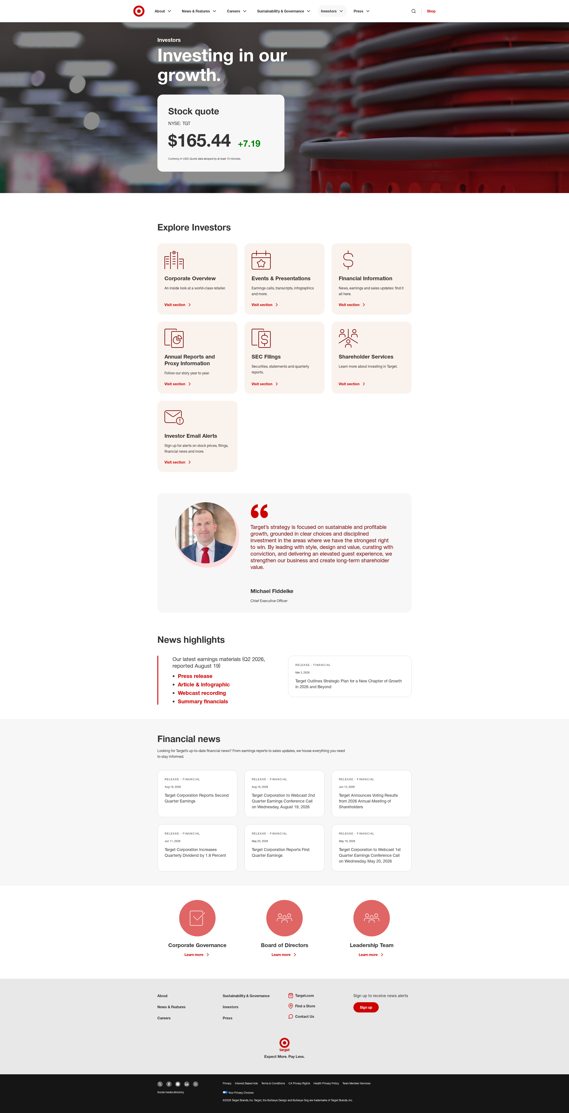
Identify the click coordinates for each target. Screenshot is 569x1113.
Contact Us (304, 1016)
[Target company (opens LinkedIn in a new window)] (186, 1084)
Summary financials (203, 701)
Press (358, 11)
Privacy (227, 1083)
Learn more (193, 954)
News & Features (196, 11)
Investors (329, 11)
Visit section (174, 304)
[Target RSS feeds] (195, 1084)
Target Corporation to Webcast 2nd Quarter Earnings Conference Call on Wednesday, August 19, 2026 (283, 801)
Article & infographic (204, 684)
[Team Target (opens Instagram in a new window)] (177, 1084)
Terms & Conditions (273, 1083)
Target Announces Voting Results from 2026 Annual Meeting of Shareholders (368, 801)
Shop (431, 11)
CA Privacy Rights (299, 1083)
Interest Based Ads (246, 1083)
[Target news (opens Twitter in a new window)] (160, 1084)
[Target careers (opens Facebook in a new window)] (169, 1084)
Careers (233, 11)
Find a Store (305, 1006)
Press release (195, 676)
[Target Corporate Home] (138, 11)
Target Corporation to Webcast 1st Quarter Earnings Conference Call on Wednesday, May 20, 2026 (370, 855)
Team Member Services (357, 1083)
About (160, 11)
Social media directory (170, 1092)
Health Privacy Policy (326, 1083)
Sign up (366, 1007)
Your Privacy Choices (241, 1092)
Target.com (304, 995)
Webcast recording (202, 693)
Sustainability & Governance (280, 11)
